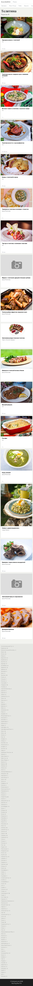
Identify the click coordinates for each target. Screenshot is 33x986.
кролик (3, 762)
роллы (3, 852)
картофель (4, 727)
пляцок (3, 841)
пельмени (4, 823)
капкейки (4, 719)
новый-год (4, 796)
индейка (4, 713)
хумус (3, 955)
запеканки (4, 710)
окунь (3, 808)
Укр (12, 983)
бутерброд (4, 665)
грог (2, 702)
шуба (3, 970)
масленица (4, 777)
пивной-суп (5, 829)
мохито (3, 793)
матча (3, 781)
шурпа (3, 972)
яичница (4, 976)
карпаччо (4, 723)
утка (3, 930)
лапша (3, 767)
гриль (3, 698)
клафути (3, 738)
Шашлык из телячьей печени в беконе (13, 370)
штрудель (4, 968)
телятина (4, 903)
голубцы (4, 686)
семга (3, 868)
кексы (3, 733)
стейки (3, 891)
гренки (3, 694)
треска (3, 918)
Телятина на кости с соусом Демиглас (13, 143)
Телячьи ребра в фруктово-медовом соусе (14, 312)
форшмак (4, 941)
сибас (3, 872)
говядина (4, 684)
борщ (3, 656)
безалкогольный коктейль (8, 650)
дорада (3, 704)
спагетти (4, 889)
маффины (4, 783)
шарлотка (4, 964)
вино (3, 673)
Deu (18, 983)
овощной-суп (5, 800)
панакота (4, 816)
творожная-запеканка (7, 901)
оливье (4, 812)
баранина (4, 648)
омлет (3, 814)
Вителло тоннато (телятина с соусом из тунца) (15, 108)
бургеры (4, 663)
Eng (15, 983)
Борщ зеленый (6, 472)
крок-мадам (5, 760)
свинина (4, 864)
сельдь (3, 866)
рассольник (4, 848)
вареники (4, 667)
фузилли (4, 947)
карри (3, 725)
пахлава (4, 820)
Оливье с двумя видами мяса (10, 528)
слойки (3, 879)
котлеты (4, 748)
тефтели (3, 906)
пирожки (4, 835)
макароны (4, 773)
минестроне (4, 787)
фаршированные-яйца (7, 931)
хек (2, 949)
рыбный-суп (5, 856)
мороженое (4, 791)
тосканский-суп (6, 914)
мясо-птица (12, 5)
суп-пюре (4, 897)
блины (3, 654)
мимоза (3, 785)
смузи (3, 883)
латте (3, 769)
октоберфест (5, 806)
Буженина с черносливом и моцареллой (13, 562)
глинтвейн (4, 683)
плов (3, 839)
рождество (4, 850)
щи (2, 974)
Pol (21, 983)
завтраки (4, 5)
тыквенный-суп (5, 924)
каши (3, 731)
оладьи (4, 810)
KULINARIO (5, 2)
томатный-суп (5, 910)
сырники (4, 899)
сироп (3, 874)
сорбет (3, 887)
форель (3, 939)
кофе (3, 750)
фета (3, 933)
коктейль (4, 742)
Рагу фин (4, 438)
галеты (3, 677)
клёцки (3, 740)
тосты (3, 916)
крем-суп (4, 758)
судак (3, 895)
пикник (3, 831)
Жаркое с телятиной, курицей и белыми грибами (16, 277)
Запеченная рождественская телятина (13, 338)
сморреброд (5, 881)
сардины (4, 862)
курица (4, 764)
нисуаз (3, 794)
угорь (3, 928)
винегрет (4, 671)
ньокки (3, 798)
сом (2, 885)
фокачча (4, 935)
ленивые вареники (6, 771)
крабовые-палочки (7, 752)
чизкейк (4, 962)
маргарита (4, 775)
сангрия (3, 860)
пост (3, 845)
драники (4, 706)
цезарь (3, 957)
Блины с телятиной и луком (10, 177)
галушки (4, 679)
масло (3, 779)
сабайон (4, 858)
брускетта (4, 657)
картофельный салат (7, 729)
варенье (4, 669)
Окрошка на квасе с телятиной (11, 40)
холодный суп (5, 953)
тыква (3, 922)
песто (3, 825)
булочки (4, 661)
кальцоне (4, 717)
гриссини (4, 700)
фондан (3, 937)
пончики (4, 843)
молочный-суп (5, 789)
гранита (3, 690)
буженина (4, 659)
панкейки (4, 818)
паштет (3, 821)
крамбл (3, 754)
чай (3, 958)
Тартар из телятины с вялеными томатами (14, 243)
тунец (3, 920)
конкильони (4, 744)
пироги (4, 833)
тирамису (4, 908)
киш (3, 737)
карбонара (4, 721)
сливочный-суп (6, 877)
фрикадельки (5, 943)
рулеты (3, 854)
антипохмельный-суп (7, 646)
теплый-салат (5, 904)
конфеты (4, 746)
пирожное (4, 837)
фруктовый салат (6, 945)
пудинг (3, 847)
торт (3, 912)
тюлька (3, 926)
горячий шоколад (6, 688)
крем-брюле (5, 756)
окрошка (4, 804)
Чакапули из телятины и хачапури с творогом (15, 209)
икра (3, 711)
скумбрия (4, 875)
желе (3, 708)
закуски (26, 5)
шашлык (4, 966)
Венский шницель (7, 404)
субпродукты (5, 893)
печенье (4, 827)
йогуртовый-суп (6, 715)
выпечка (4, 675)
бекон (3, 652)
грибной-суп (5, 696)
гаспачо (3, 681)
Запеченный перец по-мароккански (12, 596)
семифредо (4, 870)
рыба (20, 5)
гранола (4, 692)
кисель (3, 735)
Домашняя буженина (8, 629)
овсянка (4, 802)
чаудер (3, 960)
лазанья (4, 765)
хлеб (3, 951)
